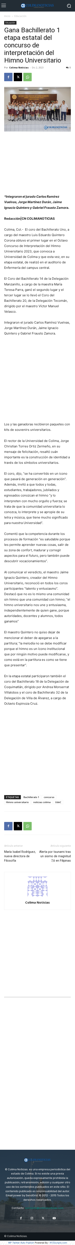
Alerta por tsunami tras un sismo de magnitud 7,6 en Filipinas (55, 856)
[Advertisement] (37, 163)
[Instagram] (32, 1218)
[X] (18, 77)
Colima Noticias (19, 67)
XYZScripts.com (58, 1242)
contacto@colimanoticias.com (44, 1208)
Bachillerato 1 (31, 797)
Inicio (7, 16)
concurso (49, 797)
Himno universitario (17, 802)
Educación (20, 16)
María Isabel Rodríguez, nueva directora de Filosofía (20, 856)
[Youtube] (54, 1218)
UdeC (58, 802)
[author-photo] (38, 896)
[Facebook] (8, 77)
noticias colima (42, 802)
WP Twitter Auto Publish (21, 1242)
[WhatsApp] (27, 77)
